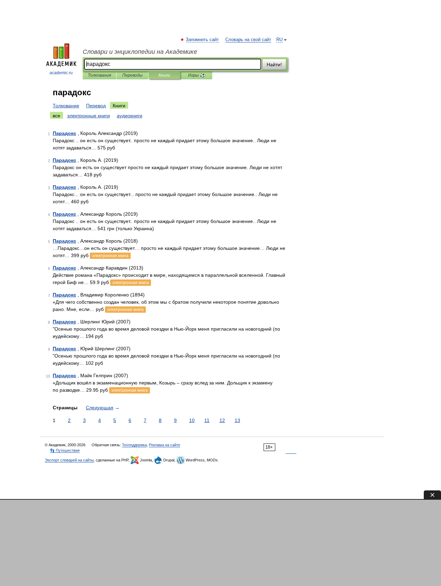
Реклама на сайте (164, 445)
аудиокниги (129, 115)
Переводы (132, 75)
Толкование (66, 105)
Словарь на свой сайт (248, 39)
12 (222, 420)
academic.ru (61, 72)
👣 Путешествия (65, 450)
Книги (164, 75)
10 (192, 420)
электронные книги (88, 115)
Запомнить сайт (202, 39)
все (56, 115)
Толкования (99, 75)
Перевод (96, 105)
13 (237, 420)
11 (206, 420)
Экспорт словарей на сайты (69, 460)
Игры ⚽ (196, 75)
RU (279, 39)
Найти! (274, 64)
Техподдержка (134, 445)
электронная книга (110, 255)
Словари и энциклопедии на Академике (140, 51)
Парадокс (64, 133)
